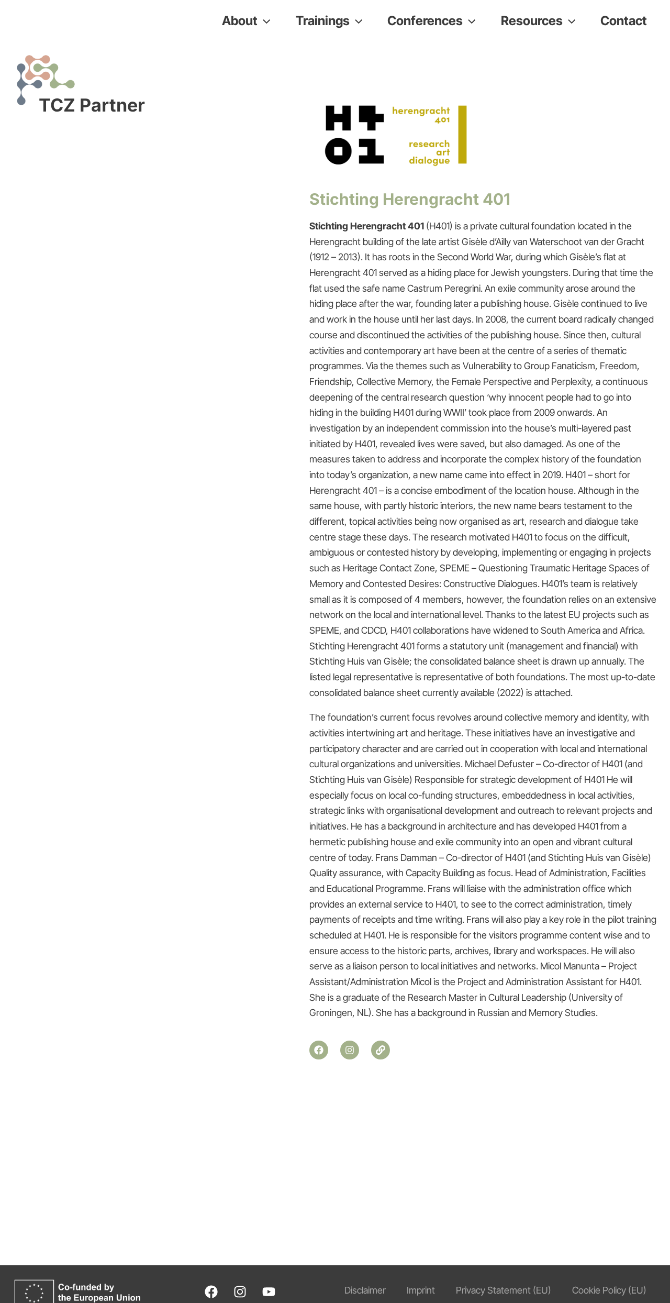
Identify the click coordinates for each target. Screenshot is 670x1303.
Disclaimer (365, 1290)
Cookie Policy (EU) (609, 1290)
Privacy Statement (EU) (503, 1290)
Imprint (421, 1290)
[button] (264, 21)
